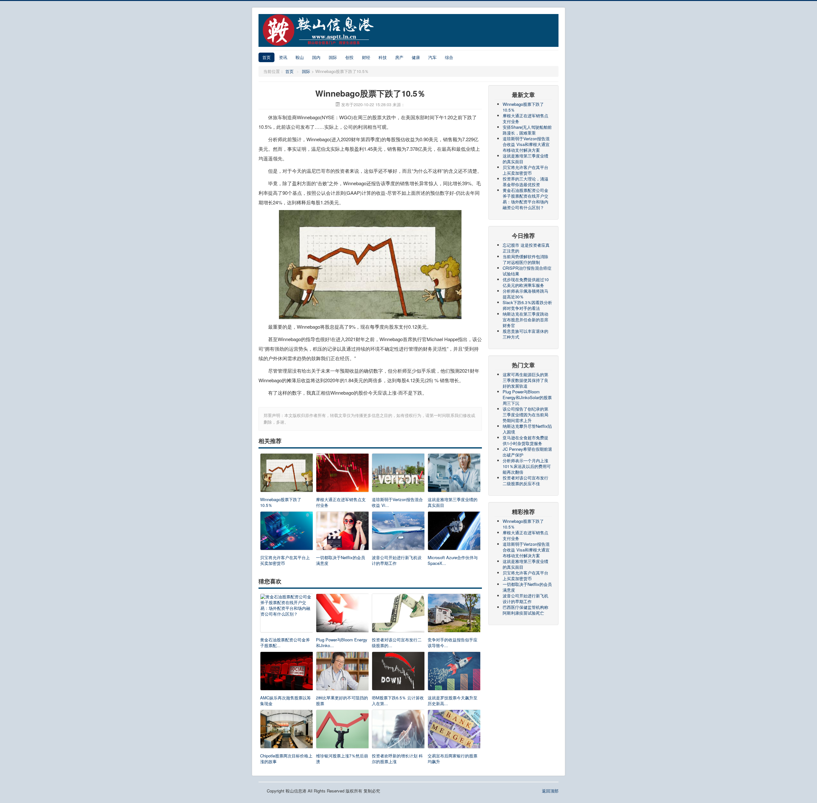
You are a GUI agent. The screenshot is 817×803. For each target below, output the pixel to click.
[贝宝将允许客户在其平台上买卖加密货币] (286, 532)
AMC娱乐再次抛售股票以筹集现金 (285, 700)
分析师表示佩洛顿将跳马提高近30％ (525, 294)
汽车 (432, 57)
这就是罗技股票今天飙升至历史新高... (452, 700)
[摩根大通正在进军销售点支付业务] (342, 474)
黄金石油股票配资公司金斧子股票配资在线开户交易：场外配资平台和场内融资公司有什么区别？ (525, 198)
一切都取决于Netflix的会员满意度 (340, 560)
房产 (399, 57)
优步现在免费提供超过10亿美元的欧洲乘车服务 (526, 282)
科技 (383, 57)
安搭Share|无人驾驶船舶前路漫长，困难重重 (527, 130)
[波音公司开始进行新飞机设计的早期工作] (398, 532)
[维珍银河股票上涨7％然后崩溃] (342, 730)
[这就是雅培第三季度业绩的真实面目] (454, 474)
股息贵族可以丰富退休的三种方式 (525, 334)
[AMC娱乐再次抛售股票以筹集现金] (286, 672)
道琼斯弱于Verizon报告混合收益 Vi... (397, 502)
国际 (333, 57)
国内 (316, 57)
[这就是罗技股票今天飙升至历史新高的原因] (454, 672)
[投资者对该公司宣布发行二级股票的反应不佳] (398, 614)
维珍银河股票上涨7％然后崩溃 (342, 758)
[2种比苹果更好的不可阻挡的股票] (342, 672)
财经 (366, 57)
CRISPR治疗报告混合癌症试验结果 (527, 271)
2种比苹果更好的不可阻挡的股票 (342, 700)
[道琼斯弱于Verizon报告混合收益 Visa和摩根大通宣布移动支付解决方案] (398, 474)
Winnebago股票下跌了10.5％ (280, 502)
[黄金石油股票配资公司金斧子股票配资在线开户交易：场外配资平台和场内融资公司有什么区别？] (286, 614)
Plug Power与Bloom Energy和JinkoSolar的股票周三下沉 (527, 397)
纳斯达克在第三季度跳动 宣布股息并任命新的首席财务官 (525, 319)
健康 (416, 57)
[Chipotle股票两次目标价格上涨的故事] (286, 730)
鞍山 (300, 57)
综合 (449, 57)
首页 (266, 57)
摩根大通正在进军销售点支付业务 (341, 502)
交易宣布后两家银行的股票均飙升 (452, 758)
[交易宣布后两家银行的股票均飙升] (454, 730)
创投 (349, 57)
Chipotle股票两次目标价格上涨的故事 (286, 758)
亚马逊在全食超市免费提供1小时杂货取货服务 (525, 440)
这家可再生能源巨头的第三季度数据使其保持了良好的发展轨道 (525, 380)
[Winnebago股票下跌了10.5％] (286, 474)
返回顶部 (550, 791)
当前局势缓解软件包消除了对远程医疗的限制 (525, 259)
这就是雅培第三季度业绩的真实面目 (452, 502)
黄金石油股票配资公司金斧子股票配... (285, 642)
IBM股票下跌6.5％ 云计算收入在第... (398, 700)
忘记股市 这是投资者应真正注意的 (526, 248)
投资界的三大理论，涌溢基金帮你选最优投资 (525, 181)
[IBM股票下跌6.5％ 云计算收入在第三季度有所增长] (398, 672)
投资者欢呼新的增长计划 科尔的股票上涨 (397, 758)
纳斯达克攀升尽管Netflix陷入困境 (527, 429)
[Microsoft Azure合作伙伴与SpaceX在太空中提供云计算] (454, 532)
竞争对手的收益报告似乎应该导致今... (452, 642)
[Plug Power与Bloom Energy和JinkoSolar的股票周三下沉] (342, 614)
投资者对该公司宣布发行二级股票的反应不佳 (525, 480)
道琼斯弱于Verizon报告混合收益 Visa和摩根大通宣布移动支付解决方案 (526, 144)
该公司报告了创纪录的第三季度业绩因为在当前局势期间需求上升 (525, 414)
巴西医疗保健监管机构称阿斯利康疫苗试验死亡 (525, 610)
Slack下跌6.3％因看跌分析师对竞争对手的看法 (527, 305)
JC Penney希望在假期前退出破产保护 (527, 452)
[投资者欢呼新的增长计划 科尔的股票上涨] (398, 730)
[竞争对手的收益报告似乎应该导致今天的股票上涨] (454, 614)
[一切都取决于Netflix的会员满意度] (342, 532)
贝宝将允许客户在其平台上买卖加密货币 (285, 560)
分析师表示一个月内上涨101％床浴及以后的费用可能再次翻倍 (527, 466)
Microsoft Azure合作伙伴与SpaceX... (453, 560)
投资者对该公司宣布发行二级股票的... (397, 642)
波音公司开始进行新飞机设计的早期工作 (397, 560)
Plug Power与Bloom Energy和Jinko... (341, 642)
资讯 (283, 57)
